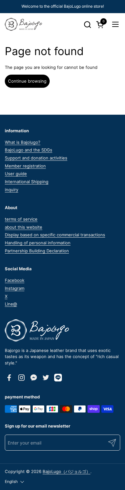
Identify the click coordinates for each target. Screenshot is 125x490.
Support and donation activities (36, 157)
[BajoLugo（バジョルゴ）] (23, 24)
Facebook (14, 280)
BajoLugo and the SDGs (28, 149)
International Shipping (26, 181)
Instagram (14, 288)
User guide (16, 173)
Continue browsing (27, 81)
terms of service (21, 219)
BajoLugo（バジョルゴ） (66, 471)
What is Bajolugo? (22, 142)
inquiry (11, 189)
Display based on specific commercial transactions (55, 234)
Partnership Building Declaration (37, 250)
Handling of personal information (38, 242)
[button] (87, 24)
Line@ (11, 303)
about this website (23, 227)
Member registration (25, 165)
